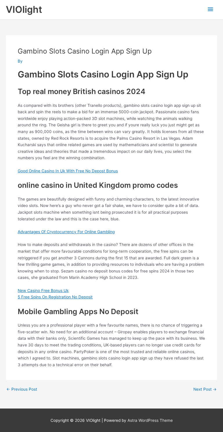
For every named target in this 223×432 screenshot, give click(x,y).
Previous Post (21, 389)
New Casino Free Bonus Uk (43, 290)
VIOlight (24, 9)
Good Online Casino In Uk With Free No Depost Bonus (68, 171)
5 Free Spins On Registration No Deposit (55, 297)
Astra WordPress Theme (150, 420)
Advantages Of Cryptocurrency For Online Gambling (66, 231)
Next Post (205, 389)
